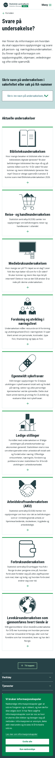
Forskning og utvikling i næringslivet (27, 321)
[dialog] (27, 724)
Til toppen (29, 665)
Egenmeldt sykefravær (27, 376)
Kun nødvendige (27, 749)
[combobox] (27, 96)
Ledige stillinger (27, 435)
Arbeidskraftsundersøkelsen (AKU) (27, 504)
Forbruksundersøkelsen (27, 562)
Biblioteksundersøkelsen (27, 151)
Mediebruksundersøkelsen (28, 263)
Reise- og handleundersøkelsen (27, 214)
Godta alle (27, 741)
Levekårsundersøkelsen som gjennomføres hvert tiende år (27, 620)
